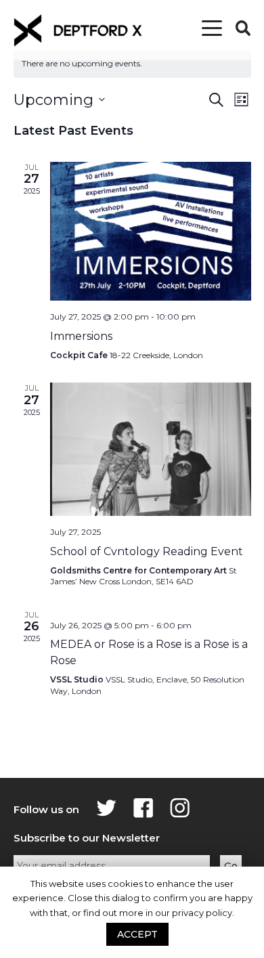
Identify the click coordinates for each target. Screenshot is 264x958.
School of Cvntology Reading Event (146, 551)
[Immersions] (150, 231)
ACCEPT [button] (137, 934)
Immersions (81, 336)
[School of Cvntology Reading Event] (150, 449)
